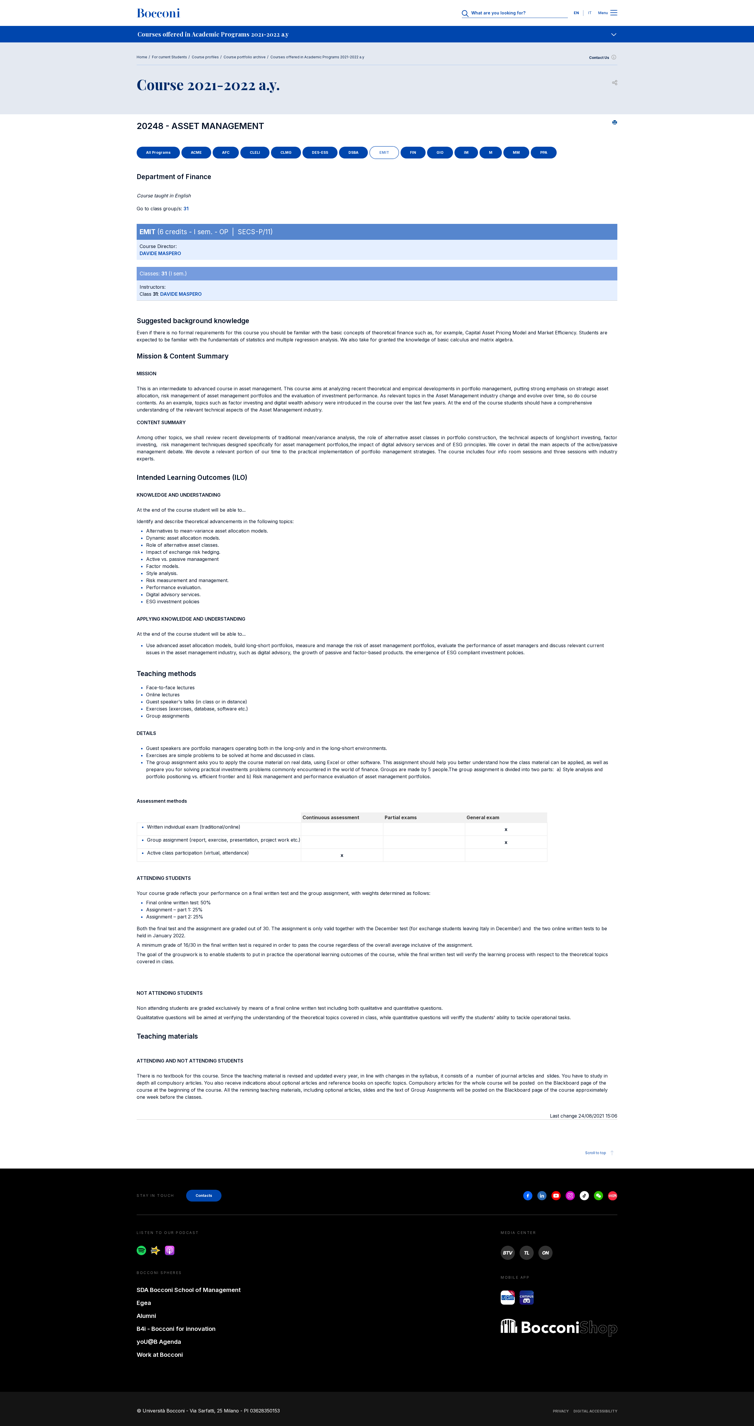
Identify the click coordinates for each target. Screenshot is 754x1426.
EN (576, 13)
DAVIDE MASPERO (160, 253)
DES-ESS (320, 152)
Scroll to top (595, 1153)
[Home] (158, 13)
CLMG (286, 152)
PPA (543, 152)
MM (516, 152)
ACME (196, 152)
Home (142, 57)
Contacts (204, 1195)
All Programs (158, 152)
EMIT (384, 152)
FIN (413, 152)
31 (185, 208)
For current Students (169, 57)
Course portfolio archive (245, 57)
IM (466, 152)
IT (590, 13)
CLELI (255, 152)
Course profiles (205, 57)
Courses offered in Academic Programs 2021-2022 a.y (317, 57)
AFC (225, 152)
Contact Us (599, 57)
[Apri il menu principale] (613, 13)
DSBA (353, 152)
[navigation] (377, 34)
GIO (440, 152)
